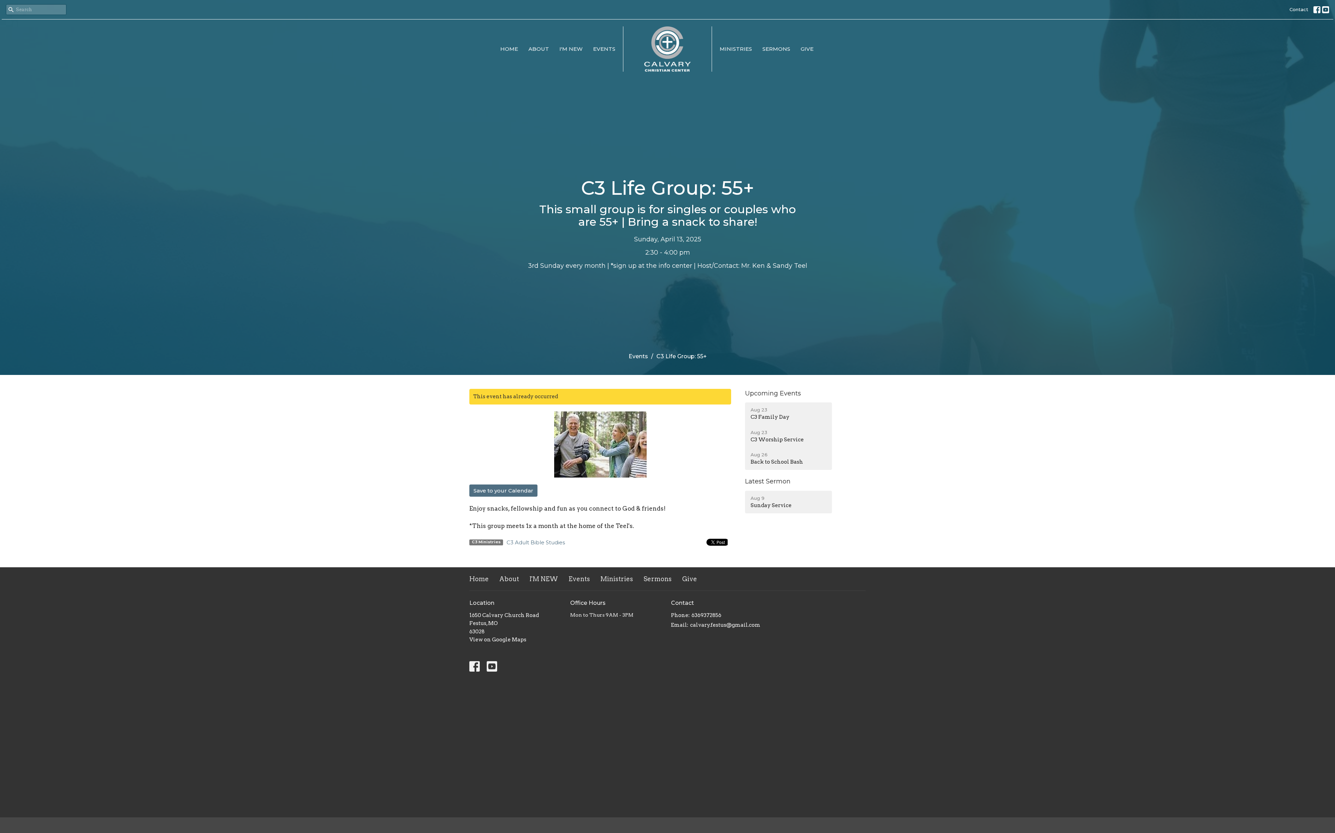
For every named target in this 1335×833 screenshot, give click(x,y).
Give (807, 49)
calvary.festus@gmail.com (725, 625)
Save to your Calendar (503, 490)
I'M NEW (571, 49)
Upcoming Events (773, 393)
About (538, 49)
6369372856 (706, 615)
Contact (1298, 9)
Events (604, 49)
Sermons (776, 49)
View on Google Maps (497, 639)
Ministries (736, 49)
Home (509, 49)
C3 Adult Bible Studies (536, 542)
